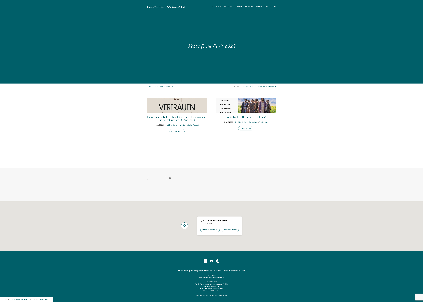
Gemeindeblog (158, 86)
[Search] (170, 178)
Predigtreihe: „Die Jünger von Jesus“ (246, 117)
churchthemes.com (238, 270)
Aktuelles (228, 6)
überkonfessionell (193, 125)
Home (149, 86)
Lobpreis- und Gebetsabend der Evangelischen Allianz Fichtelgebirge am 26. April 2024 (177, 118)
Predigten (249, 6)
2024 (167, 86)
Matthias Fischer (171, 125)
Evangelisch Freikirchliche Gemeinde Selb (166, 6)
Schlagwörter (259, 86)
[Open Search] (275, 6)
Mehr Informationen (210, 230)
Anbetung (183, 125)
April (172, 86)
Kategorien (247, 86)
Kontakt (268, 6)
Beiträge (237, 86)
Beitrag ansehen (177, 131)
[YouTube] (211, 261)
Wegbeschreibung (230, 230)
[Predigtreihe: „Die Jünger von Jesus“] (246, 111)
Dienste (259, 6)
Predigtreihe (263, 122)
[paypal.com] (217, 261)
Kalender (238, 6)
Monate (271, 86)
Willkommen (216, 6)
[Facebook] (205, 261)
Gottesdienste (253, 122)
